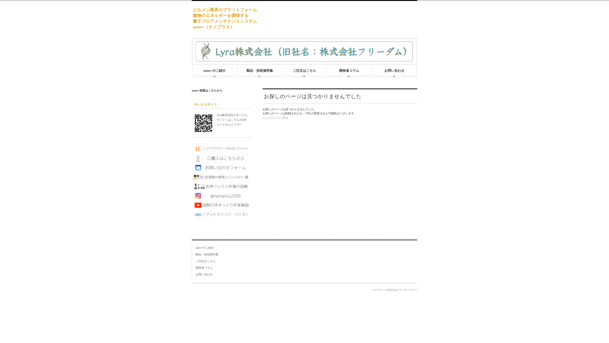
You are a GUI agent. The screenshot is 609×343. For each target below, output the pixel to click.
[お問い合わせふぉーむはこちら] (221, 169)
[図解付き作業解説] (221, 206)
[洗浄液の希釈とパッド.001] (221, 178)
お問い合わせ (394, 70)
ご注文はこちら (304, 70)
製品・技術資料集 (259, 70)
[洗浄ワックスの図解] (221, 188)
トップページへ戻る (275, 117)
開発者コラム (349, 70)
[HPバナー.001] (221, 216)
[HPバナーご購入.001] (221, 160)
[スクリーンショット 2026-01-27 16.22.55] (221, 150)
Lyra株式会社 (391, 289)
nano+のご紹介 (214, 70)
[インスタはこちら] (221, 197)
